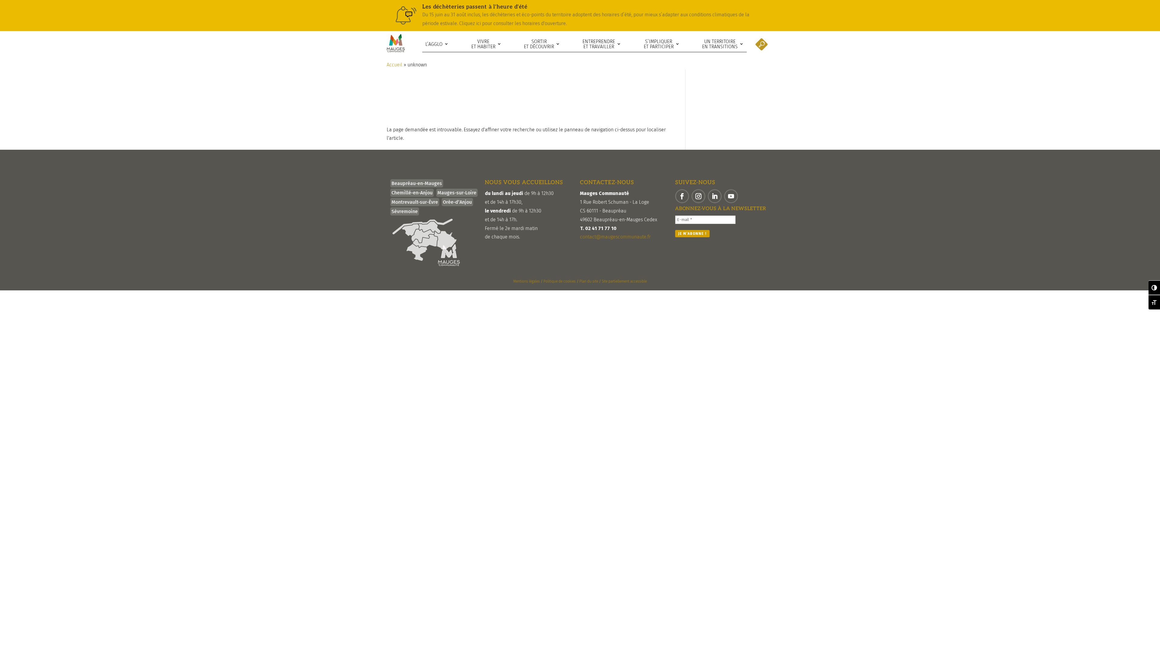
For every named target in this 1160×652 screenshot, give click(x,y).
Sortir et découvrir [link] (539, 44)
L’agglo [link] (434, 44)
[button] (682, 196)
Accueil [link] (394, 65)
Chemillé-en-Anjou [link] (412, 193)
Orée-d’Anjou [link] (457, 202)
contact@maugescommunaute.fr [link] (615, 237)
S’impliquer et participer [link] (659, 44)
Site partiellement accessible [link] (624, 281)
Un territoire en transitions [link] (720, 44)
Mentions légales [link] (526, 281)
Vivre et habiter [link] (483, 44)
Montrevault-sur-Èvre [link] (415, 202)
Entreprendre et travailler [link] (598, 44)
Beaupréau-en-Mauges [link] (417, 183)
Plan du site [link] (588, 281)
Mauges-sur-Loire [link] (456, 193)
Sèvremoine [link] (405, 211)
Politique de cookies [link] (559, 281)
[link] (580, 15)
